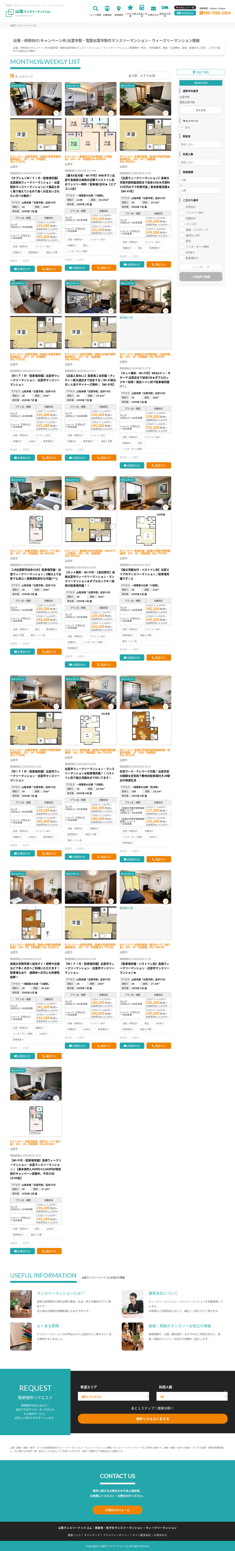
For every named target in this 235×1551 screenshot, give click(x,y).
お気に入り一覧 (186, 7)
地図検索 (118, 14)
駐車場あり (192, 258)
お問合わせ (153, 14)
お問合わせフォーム (117, 1510)
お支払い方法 (141, 15)
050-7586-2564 (217, 12)
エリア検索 (95, 14)
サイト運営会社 (141, 1535)
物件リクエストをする (152, 1418)
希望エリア (88, 1386)
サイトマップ (92, 1535)
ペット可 (191, 224)
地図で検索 (202, 72)
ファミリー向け (195, 212)
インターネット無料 (197, 246)
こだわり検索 (130, 15)
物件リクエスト (185, 13)
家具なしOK (193, 235)
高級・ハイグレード (197, 229)
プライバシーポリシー (116, 1535)
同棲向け (191, 218)
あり (187, 127)
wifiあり (190, 252)
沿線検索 (107, 14)
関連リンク (74, 1535)
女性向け (191, 207)
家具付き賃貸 (164, 15)
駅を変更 (201, 110)
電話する (51, 269)
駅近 (188, 241)
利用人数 (165, 1386)
